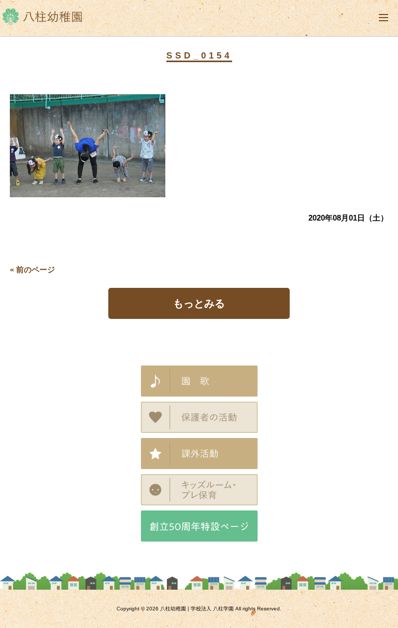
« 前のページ (32, 269)
